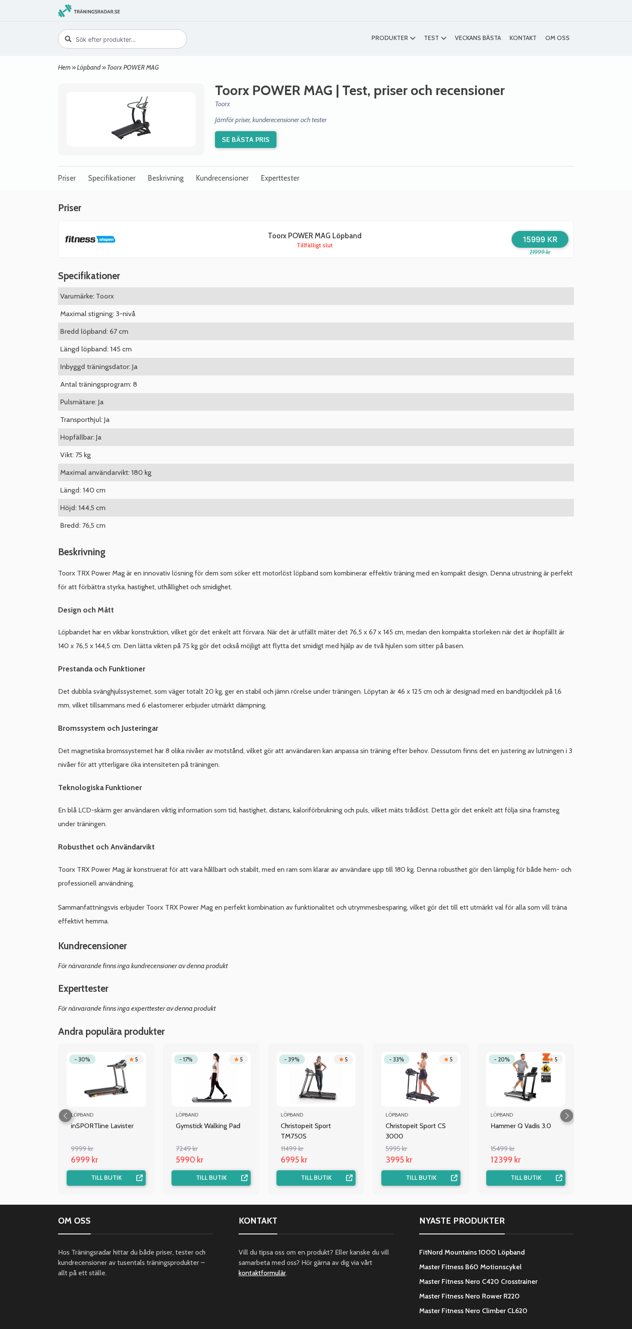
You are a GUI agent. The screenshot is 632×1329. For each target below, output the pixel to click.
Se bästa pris (246, 139)
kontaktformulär (262, 1273)
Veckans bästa (478, 38)
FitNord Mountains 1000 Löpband (472, 1252)
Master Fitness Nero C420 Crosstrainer (478, 1281)
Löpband (89, 67)
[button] (566, 1115)
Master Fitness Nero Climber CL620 (473, 1311)
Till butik (106, 1177)
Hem (64, 67)
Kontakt (523, 38)
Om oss (557, 38)
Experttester (280, 178)
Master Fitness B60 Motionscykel (470, 1267)
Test (431, 38)
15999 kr (540, 239)
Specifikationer (111, 178)
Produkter (389, 38)
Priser (67, 178)
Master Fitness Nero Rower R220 (469, 1296)
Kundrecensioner (222, 178)
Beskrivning (166, 178)
